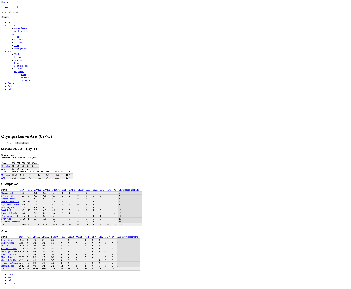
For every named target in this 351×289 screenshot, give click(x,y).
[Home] (5, 2)
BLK (95, 190)
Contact (11, 274)
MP (22, 190)
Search (11, 277)
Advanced (18, 42)
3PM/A (46, 190)
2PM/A (37, 190)
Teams (10, 51)
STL (102, 190)
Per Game (18, 39)
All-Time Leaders (21, 31)
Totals (16, 37)
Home (10, 22)
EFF (121, 190)
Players (11, 34)
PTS (30, 190)
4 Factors (18, 68)
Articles (11, 86)
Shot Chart (22, 143)
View (9, 143)
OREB (80, 190)
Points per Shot (20, 48)
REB (64, 190)
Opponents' (19, 71)
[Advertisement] (175, 112)
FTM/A (56, 190)
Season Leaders (21, 28)
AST (88, 190)
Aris (3, 169)
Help (10, 89)
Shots (16, 45)
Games (11, 83)
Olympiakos (6, 166)
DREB (72, 190)
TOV (108, 190)
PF (115, 190)
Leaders (11, 25)
